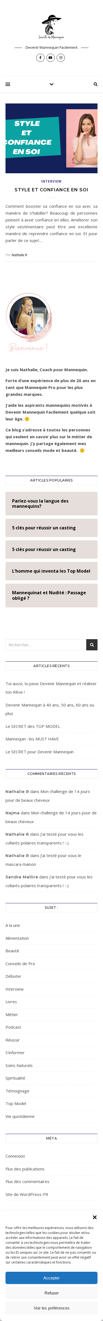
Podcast (13, 1027)
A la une (12, 925)
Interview (51, 181)
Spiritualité (15, 1078)
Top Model (15, 1103)
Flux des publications (24, 1169)
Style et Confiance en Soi (51, 189)
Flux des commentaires (27, 1181)
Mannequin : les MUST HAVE (32, 739)
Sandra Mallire (21, 877)
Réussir (12, 1040)
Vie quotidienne (20, 1116)
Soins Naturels (19, 1065)
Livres (11, 1001)
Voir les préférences (51, 1308)
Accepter (51, 1278)
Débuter (13, 976)
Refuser (51, 1293)
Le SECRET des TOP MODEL (32, 726)
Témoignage (17, 1091)
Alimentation (17, 938)
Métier (11, 1014)
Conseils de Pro (20, 963)
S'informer (15, 1052)
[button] (95, 1217)
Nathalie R (19, 254)
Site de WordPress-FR (26, 1194)
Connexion (15, 1156)
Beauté (12, 950)
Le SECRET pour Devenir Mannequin (39, 751)
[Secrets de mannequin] (51, 27)
